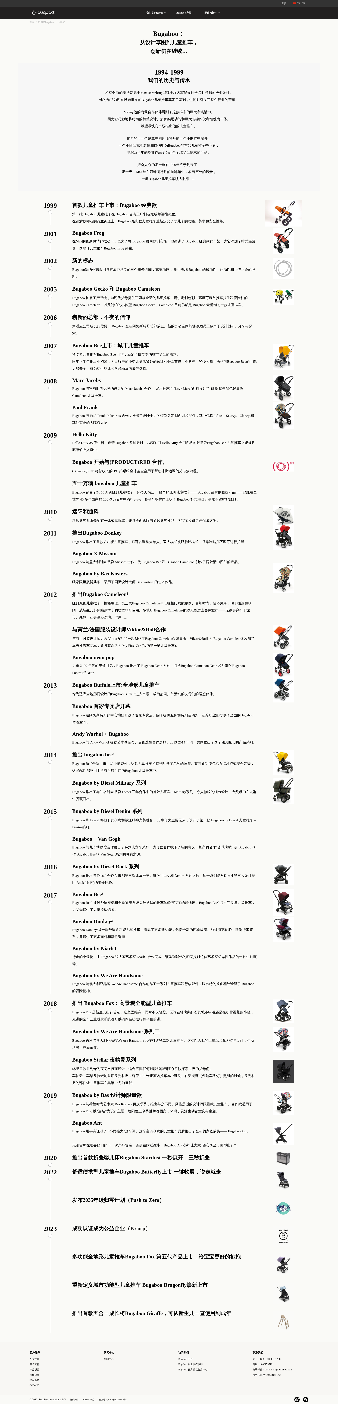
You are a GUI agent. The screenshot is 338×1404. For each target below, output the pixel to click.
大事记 (61, 22)
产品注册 (34, 1359)
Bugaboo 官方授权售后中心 (193, 1369)
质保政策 (34, 1375)
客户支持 (34, 1364)
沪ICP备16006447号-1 (117, 1399)
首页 (32, 22)
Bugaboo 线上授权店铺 (190, 1364)
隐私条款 (34, 1380)
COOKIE (34, 1385)
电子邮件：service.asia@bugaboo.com (272, 1369)
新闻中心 (109, 1359)
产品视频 (34, 1369)
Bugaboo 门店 (185, 1359)
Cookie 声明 (88, 1399)
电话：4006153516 (262, 1364)
